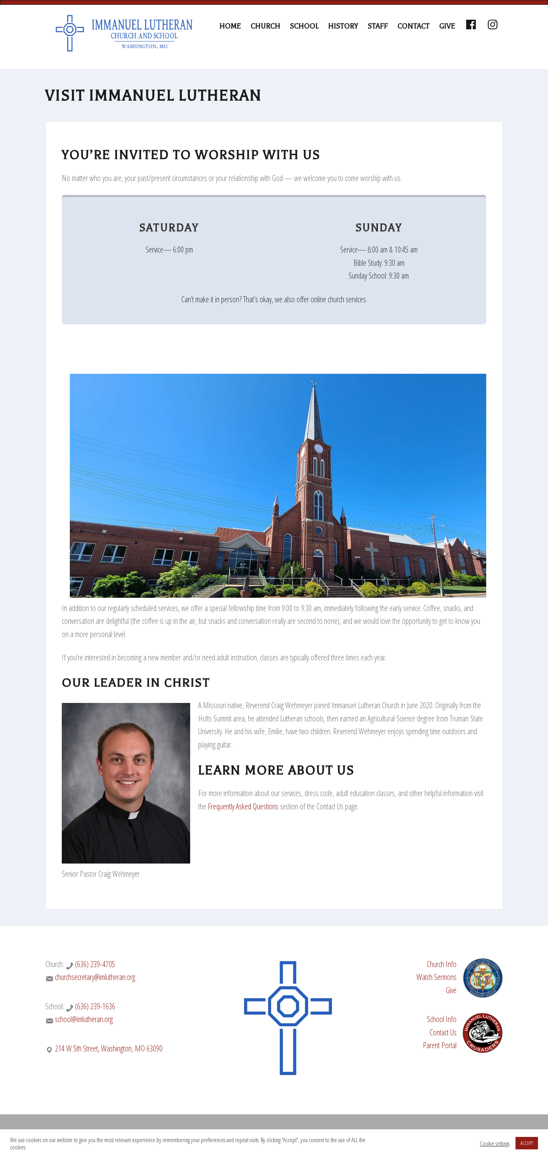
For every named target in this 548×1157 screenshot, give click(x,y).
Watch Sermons (436, 977)
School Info (442, 1019)
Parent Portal (440, 1045)
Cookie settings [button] (494, 1143)
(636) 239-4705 (95, 964)
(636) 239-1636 (95, 1006)
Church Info (442, 964)
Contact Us (443, 1032)
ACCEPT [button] (526, 1143)
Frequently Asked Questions (243, 806)
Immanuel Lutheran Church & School (125, 43)
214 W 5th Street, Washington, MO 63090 (108, 1048)
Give (451, 990)
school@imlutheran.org (84, 1019)
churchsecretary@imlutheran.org (95, 977)
